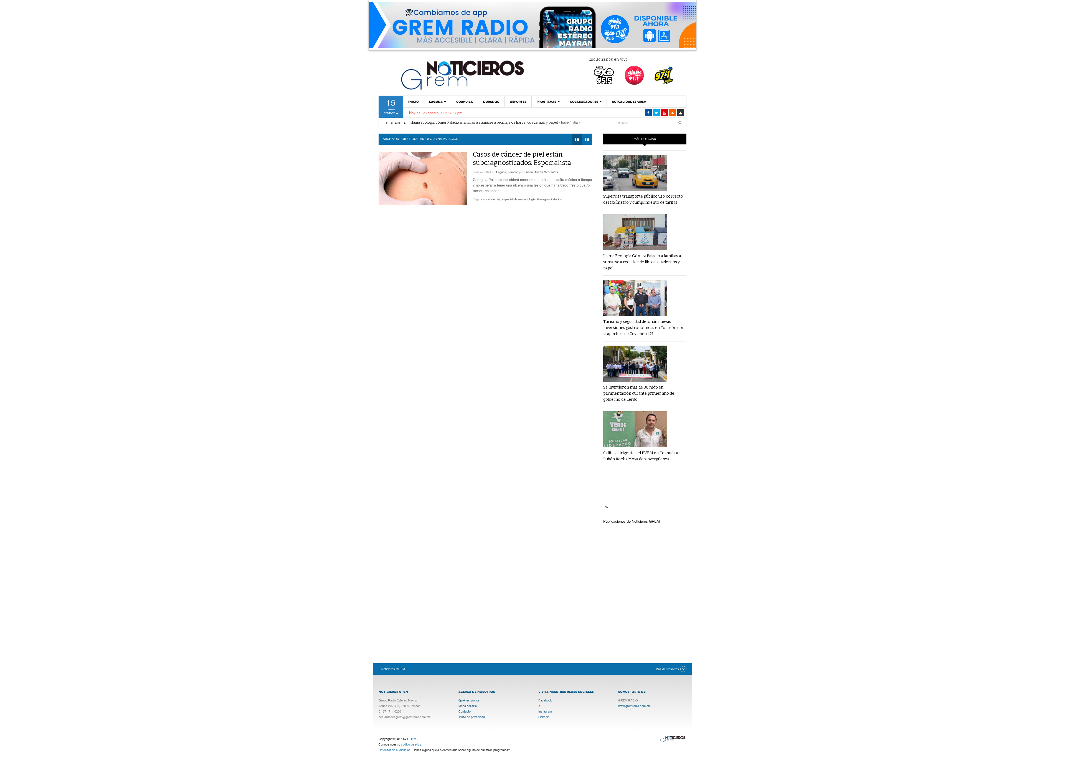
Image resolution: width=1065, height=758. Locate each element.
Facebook (545, 700)
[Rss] (672, 112)
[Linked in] (664, 112)
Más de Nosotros (667, 669)
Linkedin (543, 716)
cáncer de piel (490, 199)
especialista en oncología (519, 199)
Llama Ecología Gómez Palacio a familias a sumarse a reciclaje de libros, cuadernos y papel (642, 262)
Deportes (518, 102)
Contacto (464, 711)
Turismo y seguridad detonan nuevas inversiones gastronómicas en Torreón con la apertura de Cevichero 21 (498, 123)
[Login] (680, 112)
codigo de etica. (411, 744)
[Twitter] (656, 112)
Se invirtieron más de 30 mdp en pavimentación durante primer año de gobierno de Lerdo (638, 393)
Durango (491, 102)
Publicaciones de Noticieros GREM (631, 521)
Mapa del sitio (467, 705)
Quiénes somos (469, 700)
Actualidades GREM (629, 102)
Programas (546, 102)
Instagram (545, 711)
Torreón (513, 172)
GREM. (412, 738)
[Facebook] (648, 112)
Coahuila (464, 102)
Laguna (436, 102)
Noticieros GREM (462, 75)
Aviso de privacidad (471, 716)
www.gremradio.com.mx (634, 705)
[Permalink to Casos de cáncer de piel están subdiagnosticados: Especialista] (423, 178)
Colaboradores (584, 102)
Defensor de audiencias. (395, 749)
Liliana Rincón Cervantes (541, 172)
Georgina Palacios (549, 199)
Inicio (413, 102)
